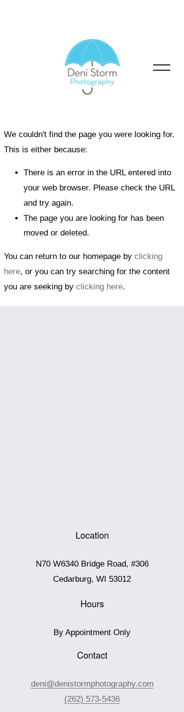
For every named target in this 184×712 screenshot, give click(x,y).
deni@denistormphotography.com (92, 683)
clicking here (99, 286)
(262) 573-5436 (92, 699)
